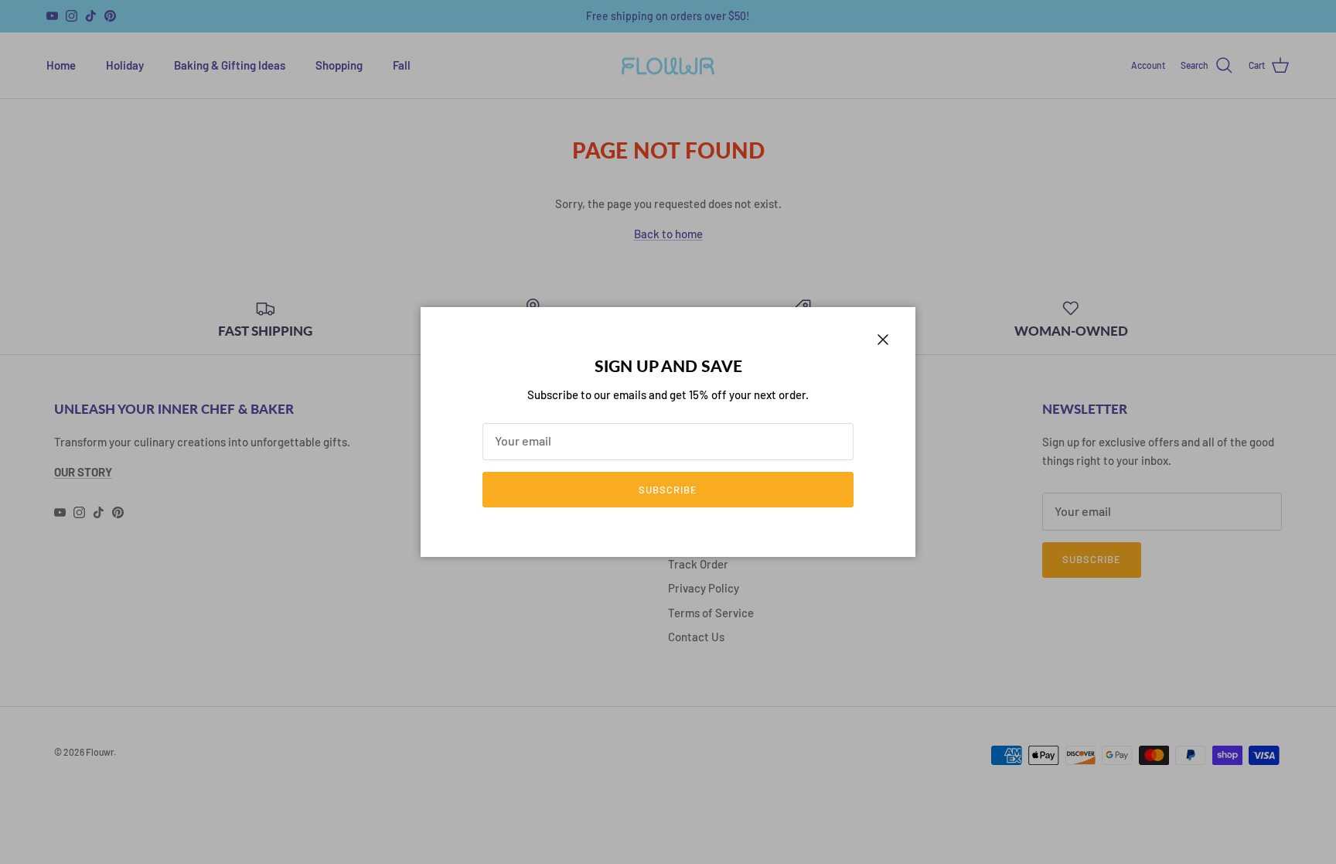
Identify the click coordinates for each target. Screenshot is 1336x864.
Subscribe (668, 489)
